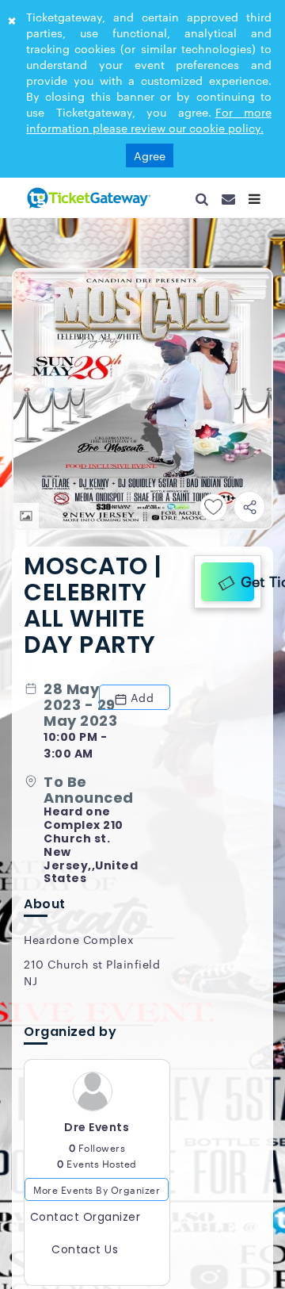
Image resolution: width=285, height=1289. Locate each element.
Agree (149, 155)
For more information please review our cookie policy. (149, 120)
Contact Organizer (85, 1224)
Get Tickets (244, 579)
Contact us (84, 1256)
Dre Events (96, 1134)
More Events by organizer (96, 1196)
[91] (87, 197)
